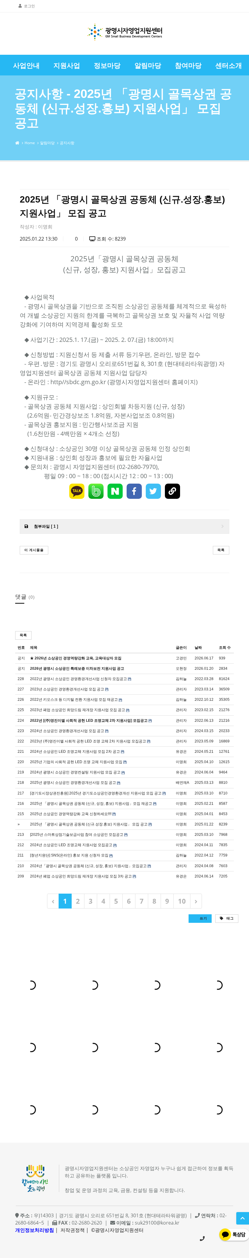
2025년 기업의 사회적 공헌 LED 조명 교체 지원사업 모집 (76, 762)
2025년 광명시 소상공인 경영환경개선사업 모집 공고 (73, 782)
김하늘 (181, 679)
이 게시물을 (34, 549)
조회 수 (225, 647)
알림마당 (47, 142)
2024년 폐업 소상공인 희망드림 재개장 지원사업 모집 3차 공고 (81, 876)
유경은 (181, 751)
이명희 (45, 226)
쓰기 (203, 918)
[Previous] (53, 901)
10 (182, 900)
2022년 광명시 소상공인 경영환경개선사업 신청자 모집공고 (78, 679)
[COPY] (172, 491)
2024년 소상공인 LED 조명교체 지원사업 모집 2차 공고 (75, 751)
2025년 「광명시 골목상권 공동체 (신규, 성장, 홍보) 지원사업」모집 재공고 (91, 803)
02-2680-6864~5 (202, 1238)
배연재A (182, 782)
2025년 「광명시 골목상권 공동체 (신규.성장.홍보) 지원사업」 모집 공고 (89, 824)
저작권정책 (72, 1230)
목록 (221, 549)
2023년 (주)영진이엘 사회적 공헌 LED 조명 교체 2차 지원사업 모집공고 (88, 741)
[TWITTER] (153, 491)
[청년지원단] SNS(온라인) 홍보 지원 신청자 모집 (69, 855)
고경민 (181, 658)
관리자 (181, 689)
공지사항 (67, 142)
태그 (229, 918)
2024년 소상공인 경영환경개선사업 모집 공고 (67, 731)
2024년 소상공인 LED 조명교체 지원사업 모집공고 (71, 845)
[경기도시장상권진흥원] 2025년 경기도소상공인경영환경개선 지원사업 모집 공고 (96, 793)
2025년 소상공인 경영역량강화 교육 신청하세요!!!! (70, 814)
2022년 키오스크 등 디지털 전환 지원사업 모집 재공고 (74, 699)
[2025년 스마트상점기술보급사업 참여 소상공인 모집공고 (76, 834)
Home (30, 142)
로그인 (29, 6)
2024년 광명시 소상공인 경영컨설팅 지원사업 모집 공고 (75, 772)
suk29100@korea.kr (157, 1222)
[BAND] (96, 491)
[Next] (196, 901)
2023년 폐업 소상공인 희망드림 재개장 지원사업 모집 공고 (77, 710)
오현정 (181, 668)
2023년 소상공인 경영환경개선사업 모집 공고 (67, 689)
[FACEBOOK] (134, 491)
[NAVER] (115, 491)
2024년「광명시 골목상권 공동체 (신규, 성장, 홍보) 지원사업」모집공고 (88, 866)
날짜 (198, 647)
